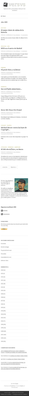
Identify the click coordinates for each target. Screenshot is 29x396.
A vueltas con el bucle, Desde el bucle (19, 355)
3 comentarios (24, 35)
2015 (2, 307)
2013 (2, 314)
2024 (2, 277)
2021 (2, 287)
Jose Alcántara (9, 180)
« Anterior (4, 167)
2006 (2, 338)
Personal (3, 67)
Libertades (17, 147)
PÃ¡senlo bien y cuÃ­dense (10, 70)
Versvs (16, 383)
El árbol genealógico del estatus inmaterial (16, 352)
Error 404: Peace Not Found (11, 110)
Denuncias (3, 86)
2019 (2, 293)
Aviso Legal (7, 392)
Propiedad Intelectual (6, 250)
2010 (2, 324)
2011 (2, 321)
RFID (8, 46)
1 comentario (24, 51)
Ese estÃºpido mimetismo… (11, 89)
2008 (2, 331)
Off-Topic (3, 28)
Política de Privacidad (18, 392)
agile (7, 183)
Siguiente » (13, 167)
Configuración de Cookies (20, 394)
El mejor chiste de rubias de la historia (12, 31)
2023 (2, 280)
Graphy (21, 385)
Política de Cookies (6, 394)
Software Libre (4, 260)
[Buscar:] (27, 16)
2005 (2, 341)
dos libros (10, 188)
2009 (2, 327)
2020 (2, 290)
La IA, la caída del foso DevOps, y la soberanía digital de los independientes (13, 363)
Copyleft (3, 125)
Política (9, 125)
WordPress (12, 385)
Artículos (5, 210)
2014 (2, 310)
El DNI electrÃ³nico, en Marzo (12, 149)
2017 (2, 300)
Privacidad (3, 46)
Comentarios (6, 214)
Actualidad (4, 147)
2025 (2, 273)
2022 (2, 283)
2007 (2, 334)
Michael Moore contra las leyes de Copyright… (14, 129)
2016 (2, 304)
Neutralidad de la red (6, 257)
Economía (3, 243)
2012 (2, 317)
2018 (2, 297)
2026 (2, 270)
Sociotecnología (5, 247)
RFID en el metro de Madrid (11, 48)
